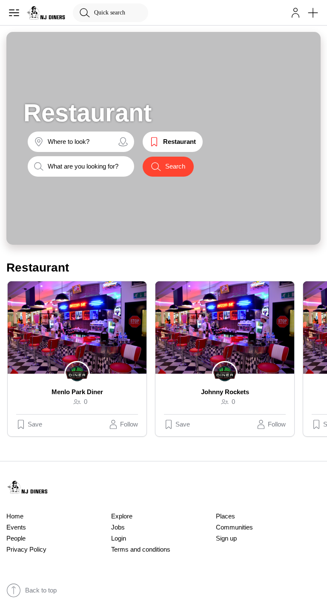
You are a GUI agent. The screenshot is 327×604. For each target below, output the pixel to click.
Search (175, 166)
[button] (295, 12)
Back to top (41, 590)
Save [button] (35, 424)
